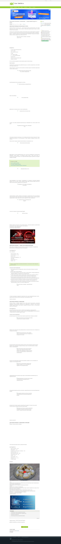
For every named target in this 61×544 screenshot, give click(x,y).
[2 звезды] (16, 520)
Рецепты (11, 7)
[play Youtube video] (25, 472)
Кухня (19, 7)
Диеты (22, 7)
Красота (30, 7)
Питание (15, 7)
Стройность (26, 7)
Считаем (33, 7)
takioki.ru (33, 541)
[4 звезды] (17, 520)
